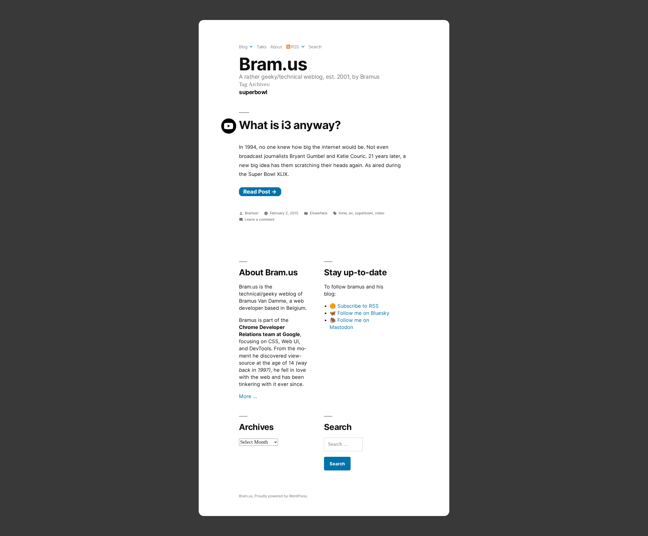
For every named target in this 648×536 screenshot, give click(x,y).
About (276, 46)
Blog (243, 46)
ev (351, 213)
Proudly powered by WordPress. (281, 496)
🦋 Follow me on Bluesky (359, 313)
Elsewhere (318, 213)
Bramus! (251, 213)
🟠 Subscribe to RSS (354, 306)
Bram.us (273, 64)
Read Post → (260, 191)
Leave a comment (259, 219)
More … (248, 396)
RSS (295, 46)
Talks (262, 46)
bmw (343, 213)
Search (315, 46)
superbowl (364, 213)
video (379, 213)
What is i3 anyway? (290, 125)
